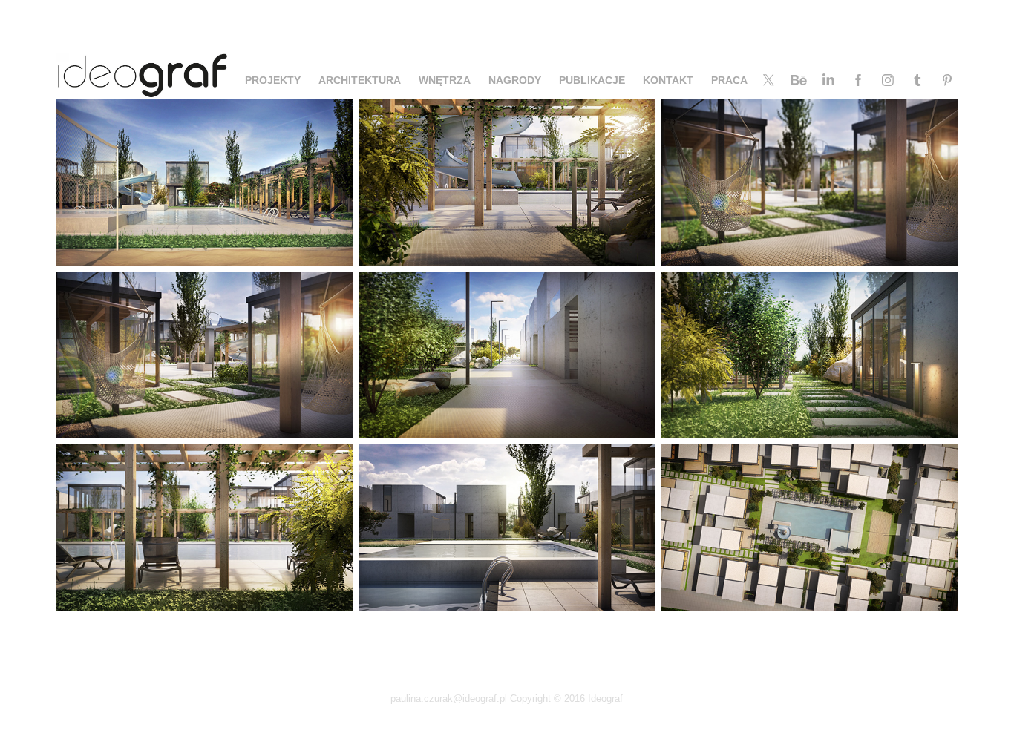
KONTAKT (668, 80)
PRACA (729, 80)
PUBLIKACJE (592, 80)
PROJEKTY (273, 80)
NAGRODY (514, 80)
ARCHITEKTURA (359, 80)
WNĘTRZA (445, 80)
